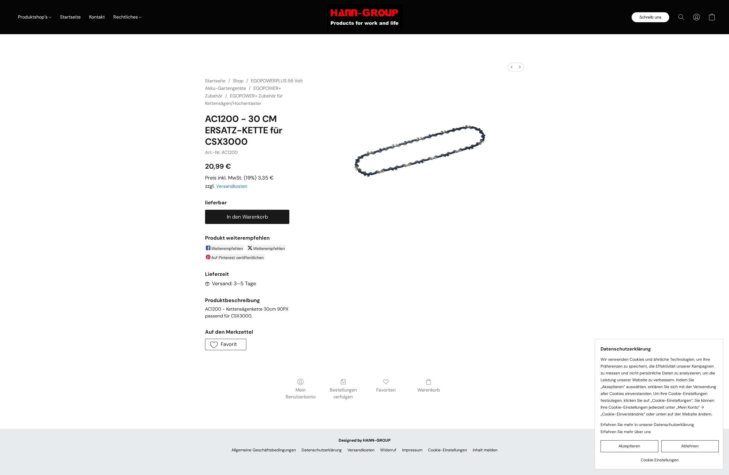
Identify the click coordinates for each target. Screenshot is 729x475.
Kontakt (97, 17)
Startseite (70, 17)
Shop (238, 81)
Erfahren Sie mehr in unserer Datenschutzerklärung (647, 424)
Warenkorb (428, 390)
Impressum (412, 449)
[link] (660, 457)
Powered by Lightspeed (364, 459)
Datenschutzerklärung (322, 449)
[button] (364, 17)
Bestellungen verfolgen (343, 393)
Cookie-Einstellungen (447, 449)
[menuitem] (512, 67)
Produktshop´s (33, 17)
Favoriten (386, 390)
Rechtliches (126, 17)
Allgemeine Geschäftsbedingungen (264, 449)
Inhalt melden (485, 449)
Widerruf (388, 449)
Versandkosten (231, 186)
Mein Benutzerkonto (301, 393)
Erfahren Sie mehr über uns (626, 431)
